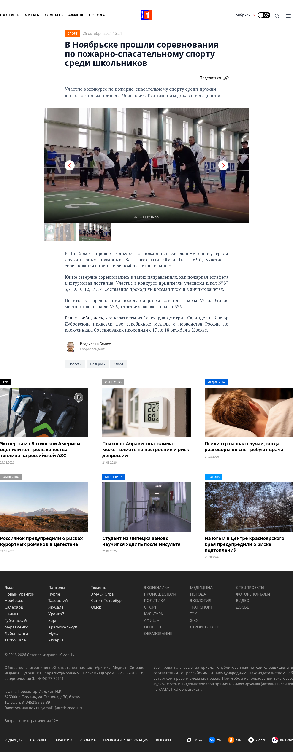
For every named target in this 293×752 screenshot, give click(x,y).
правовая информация (126, 740)
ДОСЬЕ (242, 607)
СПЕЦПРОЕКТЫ (250, 587)
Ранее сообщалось (84, 318)
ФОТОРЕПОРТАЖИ (253, 594)
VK (219, 739)
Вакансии (62, 740)
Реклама (88, 740)
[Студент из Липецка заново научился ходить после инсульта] (146, 507)
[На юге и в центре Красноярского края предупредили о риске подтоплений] (249, 507)
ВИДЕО (242, 600)
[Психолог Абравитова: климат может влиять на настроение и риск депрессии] (146, 412)
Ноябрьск (241, 15)
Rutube (286, 739)
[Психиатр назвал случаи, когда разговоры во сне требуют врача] (249, 412)
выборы (163, 740)
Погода (97, 15)
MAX (198, 739)
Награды (38, 740)
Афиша (75, 15)
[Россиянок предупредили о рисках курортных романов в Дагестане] (44, 507)
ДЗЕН (260, 739)
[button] (70, 165)
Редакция (14, 740)
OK (238, 739)
